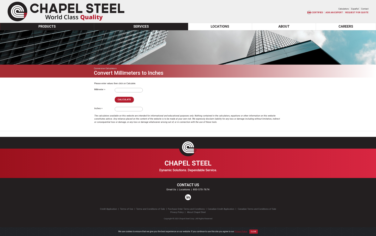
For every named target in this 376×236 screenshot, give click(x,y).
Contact (365, 9)
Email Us (171, 189)
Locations (184, 189)
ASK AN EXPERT (334, 12)
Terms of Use (126, 209)
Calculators (343, 9)
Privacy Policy (177, 212)
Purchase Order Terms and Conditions (186, 209)
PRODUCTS (47, 26)
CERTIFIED (317, 12)
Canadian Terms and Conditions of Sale (257, 209)
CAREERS (346, 26)
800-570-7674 (201, 189)
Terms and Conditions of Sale (150, 209)
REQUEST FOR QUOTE (357, 12)
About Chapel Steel (196, 212)
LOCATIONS (220, 26)
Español (355, 9)
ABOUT (283, 26)
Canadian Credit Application (221, 209)
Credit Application (108, 209)
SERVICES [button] (141, 26)
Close (253, 232)
